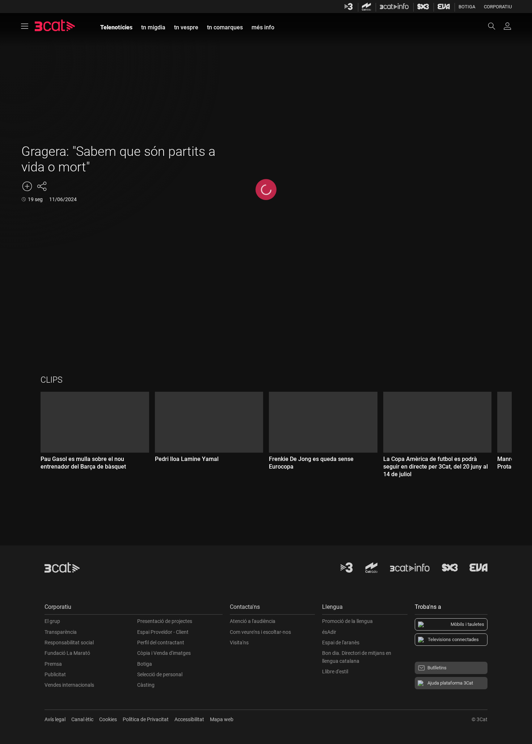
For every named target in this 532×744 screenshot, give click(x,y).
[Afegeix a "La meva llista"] (27, 186)
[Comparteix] (41, 186)
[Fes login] (507, 26)
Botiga (467, 6)
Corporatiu (498, 6)
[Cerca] (495, 26)
